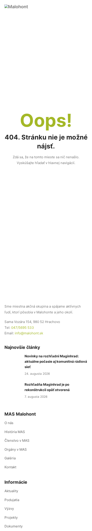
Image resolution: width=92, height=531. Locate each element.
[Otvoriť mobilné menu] (85, 6)
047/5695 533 (22, 327)
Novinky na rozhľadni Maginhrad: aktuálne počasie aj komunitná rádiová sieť (56, 361)
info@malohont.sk (29, 333)
